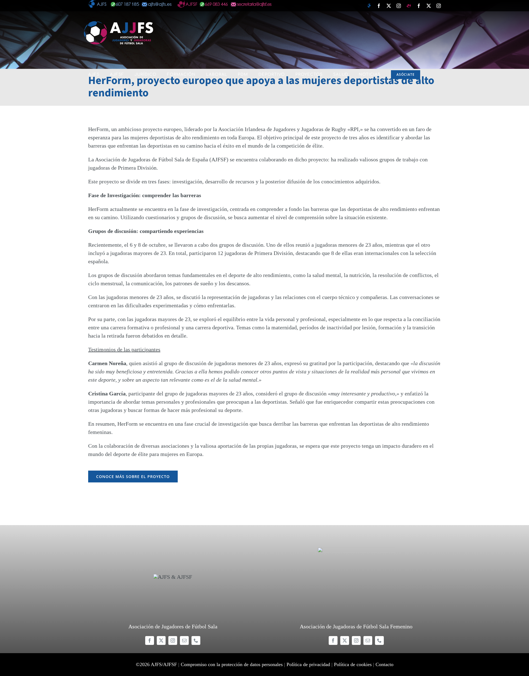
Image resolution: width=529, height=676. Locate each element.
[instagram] (172, 640)
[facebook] (149, 640)
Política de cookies (353, 664)
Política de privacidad (308, 664)
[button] (90, 116)
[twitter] (161, 640)
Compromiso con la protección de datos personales (232, 664)
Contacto (384, 664)
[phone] (195, 640)
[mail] (184, 640)
